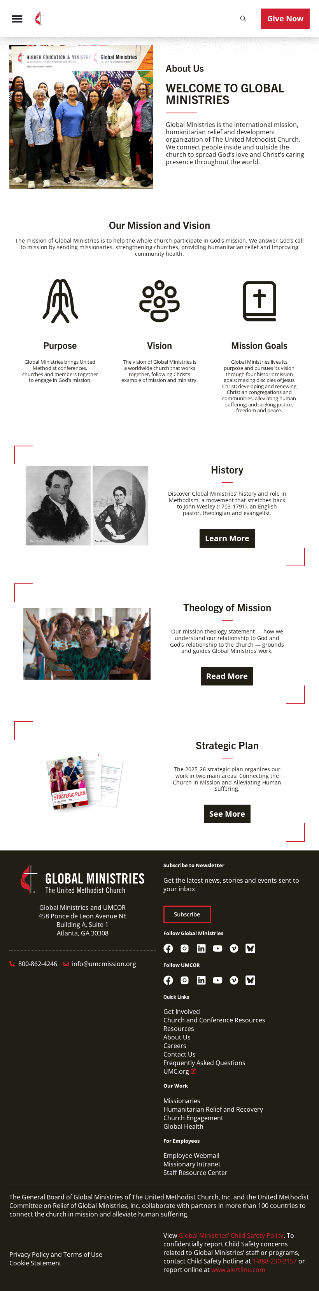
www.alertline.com (238, 1269)
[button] (243, 18)
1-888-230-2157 (274, 1261)
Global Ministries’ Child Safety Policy (231, 1235)
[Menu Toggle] (17, 18)
